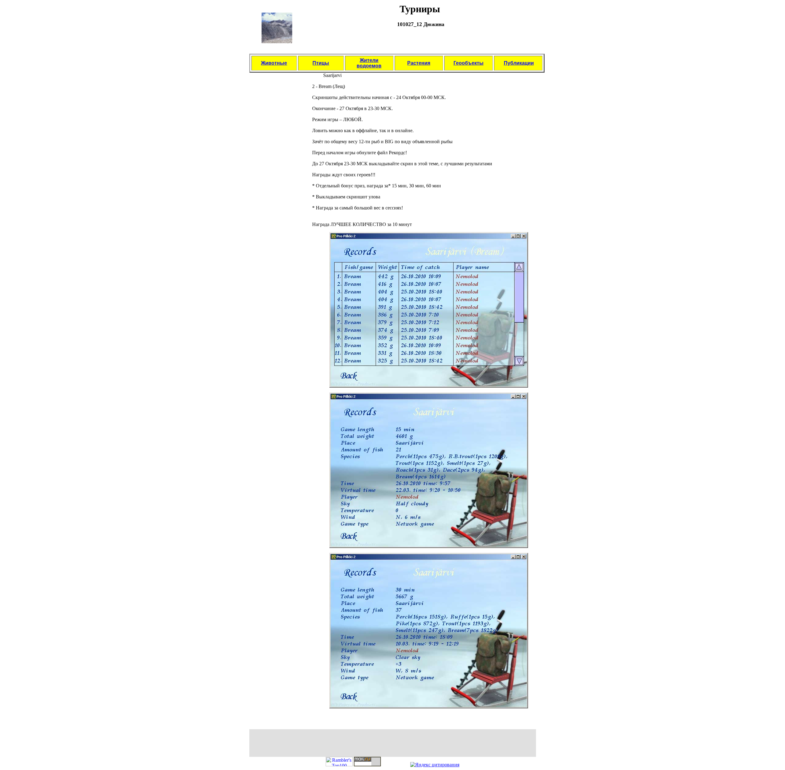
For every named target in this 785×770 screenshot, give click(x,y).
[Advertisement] (420, 43)
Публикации (519, 63)
